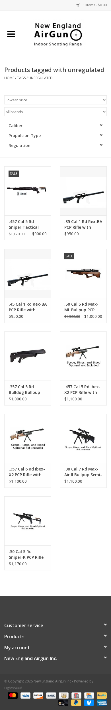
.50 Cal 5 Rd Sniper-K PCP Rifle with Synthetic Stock (26, 554)
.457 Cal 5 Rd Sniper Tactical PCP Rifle (24, 224)
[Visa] (24, 695)
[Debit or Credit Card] (62, 702)
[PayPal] (101, 695)
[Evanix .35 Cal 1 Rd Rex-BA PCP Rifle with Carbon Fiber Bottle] (83, 190)
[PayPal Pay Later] (75, 702)
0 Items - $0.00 (95, 5)
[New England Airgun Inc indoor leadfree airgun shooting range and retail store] (66, 34)
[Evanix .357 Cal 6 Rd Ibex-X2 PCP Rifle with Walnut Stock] (27, 438)
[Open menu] (11, 33)
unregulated (40, 77)
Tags (21, 77)
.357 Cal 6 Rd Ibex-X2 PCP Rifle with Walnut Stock (27, 472)
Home (9, 77)
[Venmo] (88, 702)
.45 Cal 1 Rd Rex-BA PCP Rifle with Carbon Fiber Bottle (28, 307)
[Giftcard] (75, 695)
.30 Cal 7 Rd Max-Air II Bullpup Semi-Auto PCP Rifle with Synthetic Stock (83, 472)
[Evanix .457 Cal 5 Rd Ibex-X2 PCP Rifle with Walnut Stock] (83, 356)
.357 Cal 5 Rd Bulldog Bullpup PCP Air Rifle (24, 389)
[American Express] (101, 702)
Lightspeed (13, 688)
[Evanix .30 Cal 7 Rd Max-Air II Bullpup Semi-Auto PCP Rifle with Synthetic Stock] (83, 438)
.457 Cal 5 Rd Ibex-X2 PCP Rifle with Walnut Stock (82, 389)
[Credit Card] (88, 695)
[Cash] (63, 695)
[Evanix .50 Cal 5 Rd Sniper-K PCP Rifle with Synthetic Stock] (27, 520)
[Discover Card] (37, 695)
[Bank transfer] (50, 695)
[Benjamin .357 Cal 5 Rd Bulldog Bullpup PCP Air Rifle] (27, 356)
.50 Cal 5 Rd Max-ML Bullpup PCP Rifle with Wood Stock (81, 307)
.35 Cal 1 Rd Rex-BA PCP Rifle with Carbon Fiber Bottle (83, 224)
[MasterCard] (12, 695)
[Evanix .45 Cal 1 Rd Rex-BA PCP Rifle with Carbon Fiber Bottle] (27, 273)
